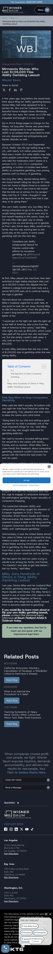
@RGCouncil (33, 254)
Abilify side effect (19, 164)
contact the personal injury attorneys (23, 616)
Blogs (13, 18)
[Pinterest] (22, 89)
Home (5, 18)
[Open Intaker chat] (22, 946)
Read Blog (11, 680)
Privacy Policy (34, 485)
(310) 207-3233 (34, 2)
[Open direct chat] (46, 914)
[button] (49, 466)
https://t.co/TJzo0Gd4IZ (24, 257)
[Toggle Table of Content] (43, 366)
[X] (4, 89)
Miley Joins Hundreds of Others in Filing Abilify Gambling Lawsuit (25, 385)
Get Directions (11, 853)
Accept (26, 480)
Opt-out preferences (20, 485)
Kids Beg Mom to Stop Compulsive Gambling (26, 375)
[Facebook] (10, 89)
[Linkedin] (16, 89)
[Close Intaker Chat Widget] (50, 914)
